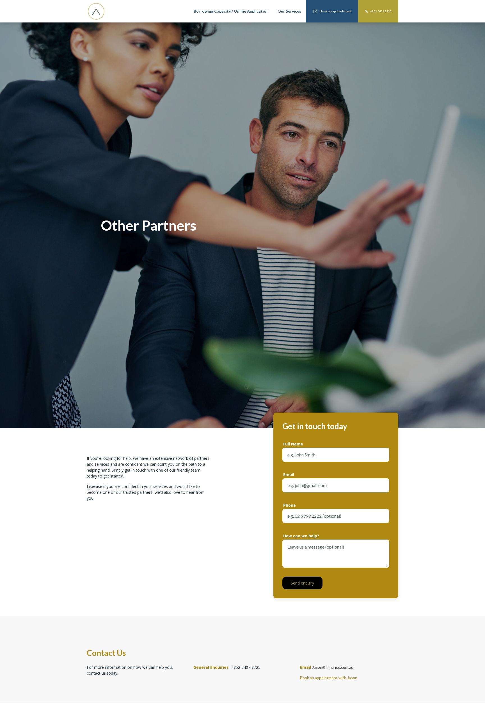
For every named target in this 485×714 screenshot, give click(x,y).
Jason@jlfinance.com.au (332, 667)
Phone (289, 505)
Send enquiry (302, 583)
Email (288, 474)
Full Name (293, 444)
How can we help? (301, 535)
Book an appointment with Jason (329, 677)
